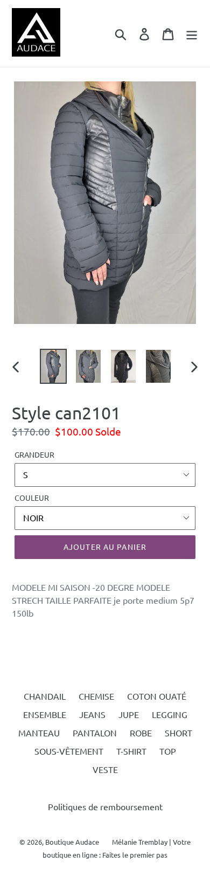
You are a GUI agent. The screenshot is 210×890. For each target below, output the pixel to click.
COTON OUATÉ (156, 696)
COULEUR (32, 497)
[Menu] (192, 33)
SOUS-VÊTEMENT (68, 751)
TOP (167, 751)
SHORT (178, 732)
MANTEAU (39, 732)
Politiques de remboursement (105, 806)
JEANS (92, 714)
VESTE (105, 769)
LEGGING (169, 714)
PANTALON (95, 732)
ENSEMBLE (44, 714)
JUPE (128, 714)
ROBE (141, 732)
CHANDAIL (45, 696)
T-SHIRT (131, 751)
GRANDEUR (34, 454)
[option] (53, 366)
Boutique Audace (72, 841)
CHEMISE (96, 696)
